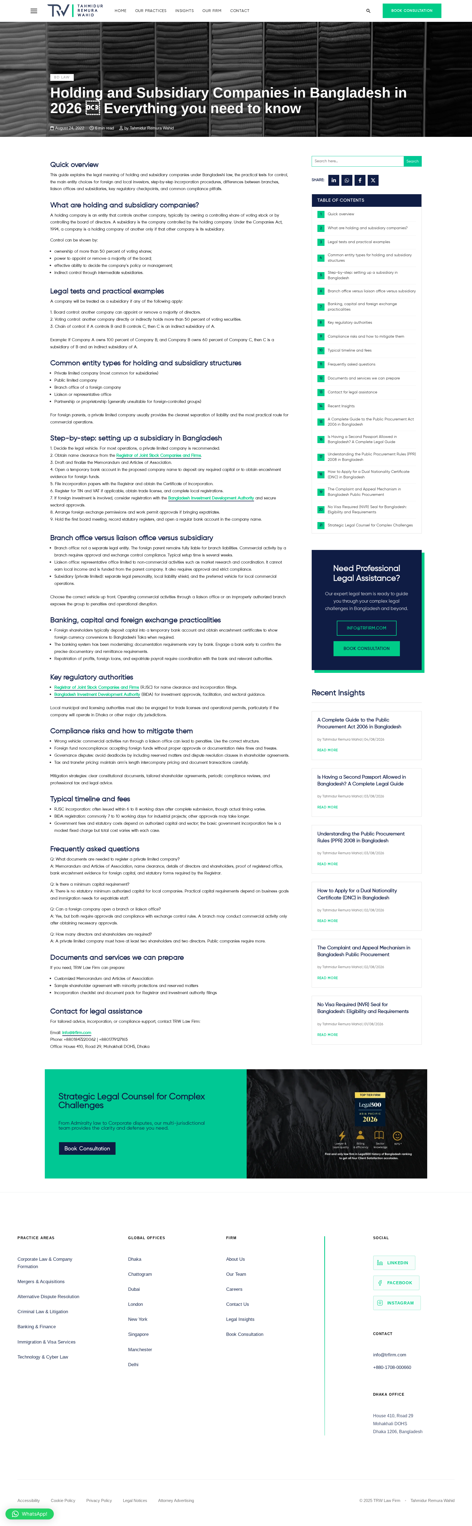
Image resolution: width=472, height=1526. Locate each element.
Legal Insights (240, 1319)
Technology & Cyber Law (42, 1357)
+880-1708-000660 (392, 1367)
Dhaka (134, 1259)
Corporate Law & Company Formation (44, 1263)
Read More (327, 750)
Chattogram (140, 1274)
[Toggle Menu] (34, 11)
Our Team (236, 1274)
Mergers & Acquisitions (41, 1281)
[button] (29, 1514)
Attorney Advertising (176, 1500)
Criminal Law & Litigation (42, 1311)
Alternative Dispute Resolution (48, 1296)
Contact (240, 11)
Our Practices (151, 11)
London (135, 1304)
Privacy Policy (99, 1500)
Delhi (133, 1364)
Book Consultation (412, 11)
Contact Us (237, 1304)
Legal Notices (135, 1500)
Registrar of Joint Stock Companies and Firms (158, 455)
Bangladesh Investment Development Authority (211, 497)
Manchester (140, 1349)
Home (120, 11)
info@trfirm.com (367, 628)
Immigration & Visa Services (46, 1342)
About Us (235, 1259)
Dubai (134, 1289)
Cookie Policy (63, 1500)
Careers (234, 1289)
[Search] (368, 10)
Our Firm (211, 11)
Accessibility (28, 1500)
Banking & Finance (36, 1326)
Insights (184, 11)
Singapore (138, 1334)
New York (138, 1319)
